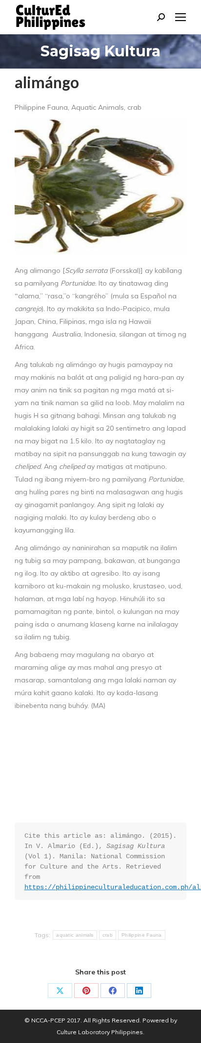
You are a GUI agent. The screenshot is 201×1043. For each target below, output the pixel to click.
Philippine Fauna (141, 935)
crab (107, 935)
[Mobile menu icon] (180, 17)
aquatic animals (75, 935)
